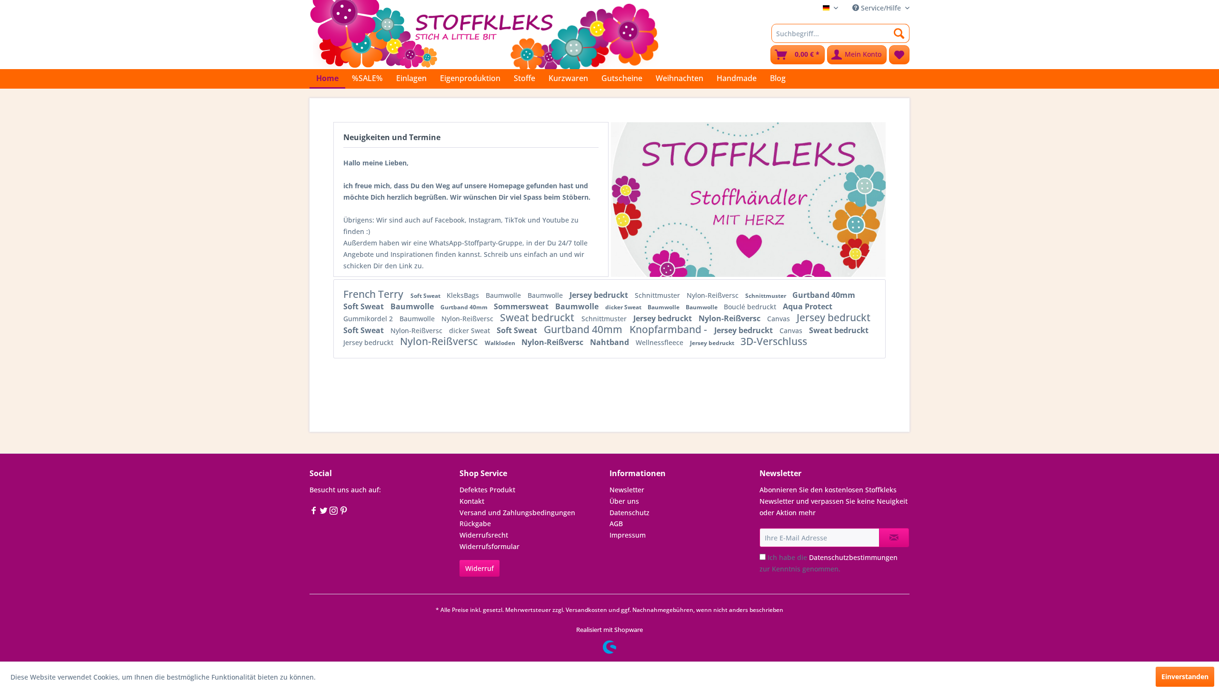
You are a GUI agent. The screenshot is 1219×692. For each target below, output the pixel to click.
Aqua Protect (807, 306)
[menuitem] (840, 33)
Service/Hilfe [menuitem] (881, 7)
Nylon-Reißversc (713, 295)
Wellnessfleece (660, 342)
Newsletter (627, 489)
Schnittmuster (658, 295)
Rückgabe (475, 523)
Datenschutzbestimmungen (853, 557)
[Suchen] (899, 33)
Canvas (779, 318)
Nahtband (610, 342)
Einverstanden (1185, 676)
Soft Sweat (426, 296)
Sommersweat (522, 306)
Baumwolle (504, 295)
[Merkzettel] (899, 54)
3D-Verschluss (773, 341)
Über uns (624, 501)
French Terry (374, 294)
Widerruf (479, 568)
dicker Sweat (624, 307)
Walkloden (501, 343)
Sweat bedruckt (538, 317)
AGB (616, 523)
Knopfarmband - (669, 329)
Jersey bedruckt (600, 295)
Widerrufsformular (490, 546)
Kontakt (472, 501)
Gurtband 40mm (823, 295)
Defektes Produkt (487, 489)
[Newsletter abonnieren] (894, 537)
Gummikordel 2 (369, 318)
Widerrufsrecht (484, 534)
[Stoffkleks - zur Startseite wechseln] (484, 33)
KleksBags (464, 295)
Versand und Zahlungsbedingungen (517, 512)
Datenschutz (629, 512)
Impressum (628, 534)
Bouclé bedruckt (751, 306)
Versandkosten (586, 610)
